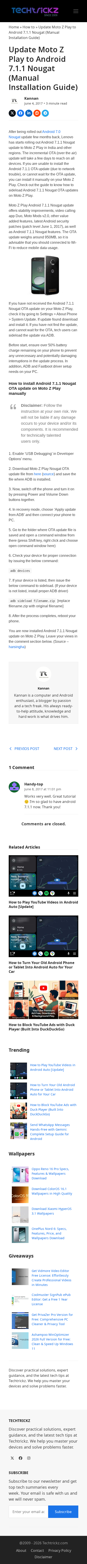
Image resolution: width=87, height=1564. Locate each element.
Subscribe (63, 1511)
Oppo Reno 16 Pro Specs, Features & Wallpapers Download (50, 1173)
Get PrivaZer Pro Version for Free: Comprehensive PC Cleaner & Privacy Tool (52, 1319)
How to (29, 27)
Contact (37, 1550)
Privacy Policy (59, 1550)
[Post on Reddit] (37, 113)
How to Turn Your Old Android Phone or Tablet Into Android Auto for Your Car (41, 967)
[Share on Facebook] (20, 113)
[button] (75, 11)
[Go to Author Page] (14, 100)
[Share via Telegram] (45, 113)
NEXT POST (63, 748)
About (21, 1550)
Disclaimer (43, 1556)
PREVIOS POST (26, 748)
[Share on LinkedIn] (28, 113)
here (37, 474)
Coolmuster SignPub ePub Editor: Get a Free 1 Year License (51, 1299)
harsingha (17, 647)
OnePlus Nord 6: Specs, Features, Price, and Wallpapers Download (49, 1233)
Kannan (31, 98)
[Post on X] (12, 113)
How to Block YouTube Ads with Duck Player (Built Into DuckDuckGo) (42, 1027)
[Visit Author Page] (43, 673)
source (48, 474)
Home (14, 27)
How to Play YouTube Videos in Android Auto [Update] (43, 904)
